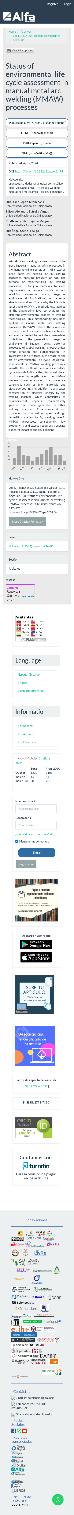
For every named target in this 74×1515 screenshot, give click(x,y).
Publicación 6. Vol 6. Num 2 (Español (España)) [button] (37, 122)
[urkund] (36, 1166)
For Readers (26, 726)
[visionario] (16, 1452)
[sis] (34, 1243)
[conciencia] (17, 1460)
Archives (26, 31)
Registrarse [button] (26, 864)
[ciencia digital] (18, 1447)
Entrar (37, 852)
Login (67, 4)
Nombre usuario (25, 801)
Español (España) (29, 674)
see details (28, 596)
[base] (18, 1279)
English (23, 682)
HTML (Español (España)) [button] (37, 133)
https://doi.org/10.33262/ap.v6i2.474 (39, 171)
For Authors (25, 734)
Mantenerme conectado (34, 841)
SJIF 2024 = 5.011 (36, 1086)
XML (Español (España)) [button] (37, 153)
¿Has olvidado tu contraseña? (33, 834)
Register (52, 4)
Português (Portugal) (31, 690)
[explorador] (17, 1456)
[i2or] (15, 1252)
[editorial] (15, 1485)
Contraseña (23, 817)
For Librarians (27, 742)
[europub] (57, 1270)
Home (12, 31)
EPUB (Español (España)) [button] (37, 143)
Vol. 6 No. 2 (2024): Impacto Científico (37, 35)
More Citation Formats (27, 521)
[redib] (42, 1270)
